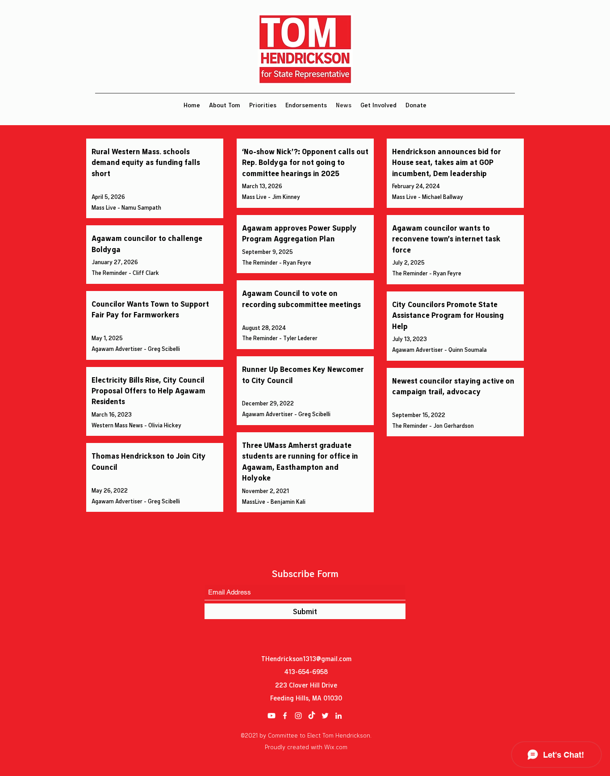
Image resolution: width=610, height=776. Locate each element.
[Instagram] (298, 715)
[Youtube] (271, 715)
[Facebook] (284, 715)
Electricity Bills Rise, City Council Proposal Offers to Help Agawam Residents (148, 390)
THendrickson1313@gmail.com (306, 658)
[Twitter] (325, 715)
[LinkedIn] (338, 715)
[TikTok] (311, 715)
